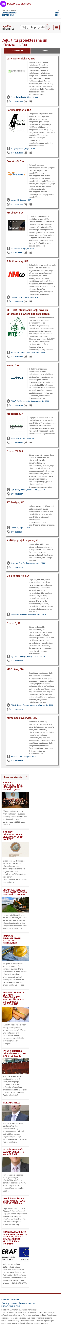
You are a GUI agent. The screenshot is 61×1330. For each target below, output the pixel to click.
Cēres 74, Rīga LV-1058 (20, 528)
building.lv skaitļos (19, 4)
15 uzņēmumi (17, 51)
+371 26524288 (16, 405)
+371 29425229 (16, 567)
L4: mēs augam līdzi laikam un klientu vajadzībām (14, 1152)
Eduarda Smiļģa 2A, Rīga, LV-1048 (24, 97)
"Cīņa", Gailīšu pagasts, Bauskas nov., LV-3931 (30, 401)
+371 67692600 (16, 204)
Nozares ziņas (8, 15)
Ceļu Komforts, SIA (18, 575)
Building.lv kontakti (11, 1300)
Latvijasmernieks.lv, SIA (21, 58)
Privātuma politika (10, 1306)
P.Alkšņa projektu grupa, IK (22, 540)
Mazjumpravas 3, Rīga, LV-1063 (23, 149)
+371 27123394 (16, 761)
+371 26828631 (16, 532)
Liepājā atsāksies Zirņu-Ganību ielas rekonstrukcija (14, 1200)
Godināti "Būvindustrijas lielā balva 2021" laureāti (13, 836)
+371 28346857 (16, 494)
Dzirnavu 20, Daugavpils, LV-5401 (24, 297)
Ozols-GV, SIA (15, 451)
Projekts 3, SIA (15, 161)
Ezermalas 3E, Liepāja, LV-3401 (23, 756)
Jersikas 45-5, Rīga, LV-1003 (22, 248)
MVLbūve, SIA (15, 212)
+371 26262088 (16, 153)
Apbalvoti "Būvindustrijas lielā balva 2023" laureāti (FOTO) (13, 786)
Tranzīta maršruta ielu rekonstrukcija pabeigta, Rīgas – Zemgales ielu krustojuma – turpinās (15, 1238)
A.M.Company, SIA (17, 261)
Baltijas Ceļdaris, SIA (19, 109)
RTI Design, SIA (15, 502)
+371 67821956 (16, 101)
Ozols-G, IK (13, 623)
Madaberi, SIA (15, 413)
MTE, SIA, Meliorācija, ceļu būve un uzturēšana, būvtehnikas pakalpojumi (28, 312)
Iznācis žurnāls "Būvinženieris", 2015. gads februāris (15, 1053)
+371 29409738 (16, 357)
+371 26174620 (16, 443)
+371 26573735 (16, 301)
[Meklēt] (47, 27)
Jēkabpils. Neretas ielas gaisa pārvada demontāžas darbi (15, 892)
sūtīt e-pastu (26, 101)
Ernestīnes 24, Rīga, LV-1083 (22, 438)
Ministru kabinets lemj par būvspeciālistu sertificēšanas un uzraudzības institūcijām (14, 998)
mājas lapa (31, 101)
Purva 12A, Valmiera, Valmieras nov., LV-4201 (29, 614)
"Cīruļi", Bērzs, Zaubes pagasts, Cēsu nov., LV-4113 (32, 705)
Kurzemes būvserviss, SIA (22, 717)
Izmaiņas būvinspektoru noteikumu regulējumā (12, 939)
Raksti (45, 51)
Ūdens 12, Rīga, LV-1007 (21, 200)
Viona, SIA (13, 365)
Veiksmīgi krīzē (11, 1102)
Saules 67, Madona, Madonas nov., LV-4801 (28, 352)
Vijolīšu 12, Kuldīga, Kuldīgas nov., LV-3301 (28, 490)
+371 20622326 (16, 253)
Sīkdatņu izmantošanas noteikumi (18, 1303)
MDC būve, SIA (15, 669)
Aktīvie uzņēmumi (9, 13)
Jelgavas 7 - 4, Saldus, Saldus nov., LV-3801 (28, 563)
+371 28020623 (16, 709)
